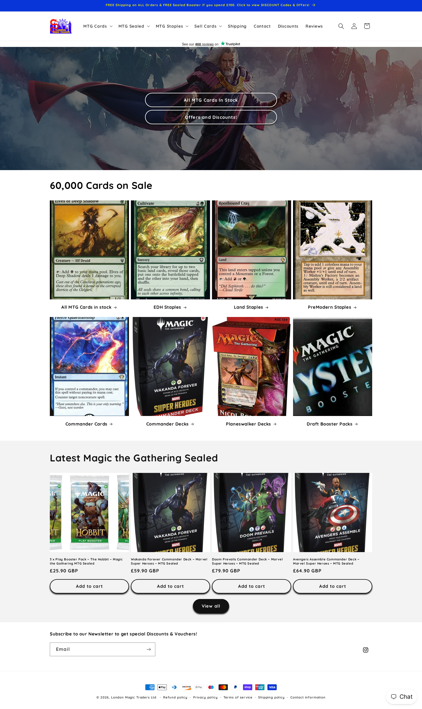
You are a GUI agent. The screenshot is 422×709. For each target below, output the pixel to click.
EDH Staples (167, 307)
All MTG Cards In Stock (211, 100)
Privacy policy (205, 697)
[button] (97, 26)
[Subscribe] (148, 649)
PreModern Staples (329, 307)
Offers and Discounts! (211, 117)
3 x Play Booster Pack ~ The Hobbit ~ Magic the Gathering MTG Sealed (86, 561)
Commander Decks (167, 424)
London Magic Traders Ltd (133, 697)
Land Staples (248, 307)
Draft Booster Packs (329, 424)
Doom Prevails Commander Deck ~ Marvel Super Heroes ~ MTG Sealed (247, 561)
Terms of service (238, 697)
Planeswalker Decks (248, 424)
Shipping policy (271, 697)
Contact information (308, 697)
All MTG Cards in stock (86, 307)
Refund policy (175, 697)
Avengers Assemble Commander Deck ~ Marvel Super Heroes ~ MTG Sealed (326, 561)
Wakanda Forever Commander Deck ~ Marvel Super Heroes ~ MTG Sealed (169, 561)
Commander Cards (86, 424)
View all (211, 606)
